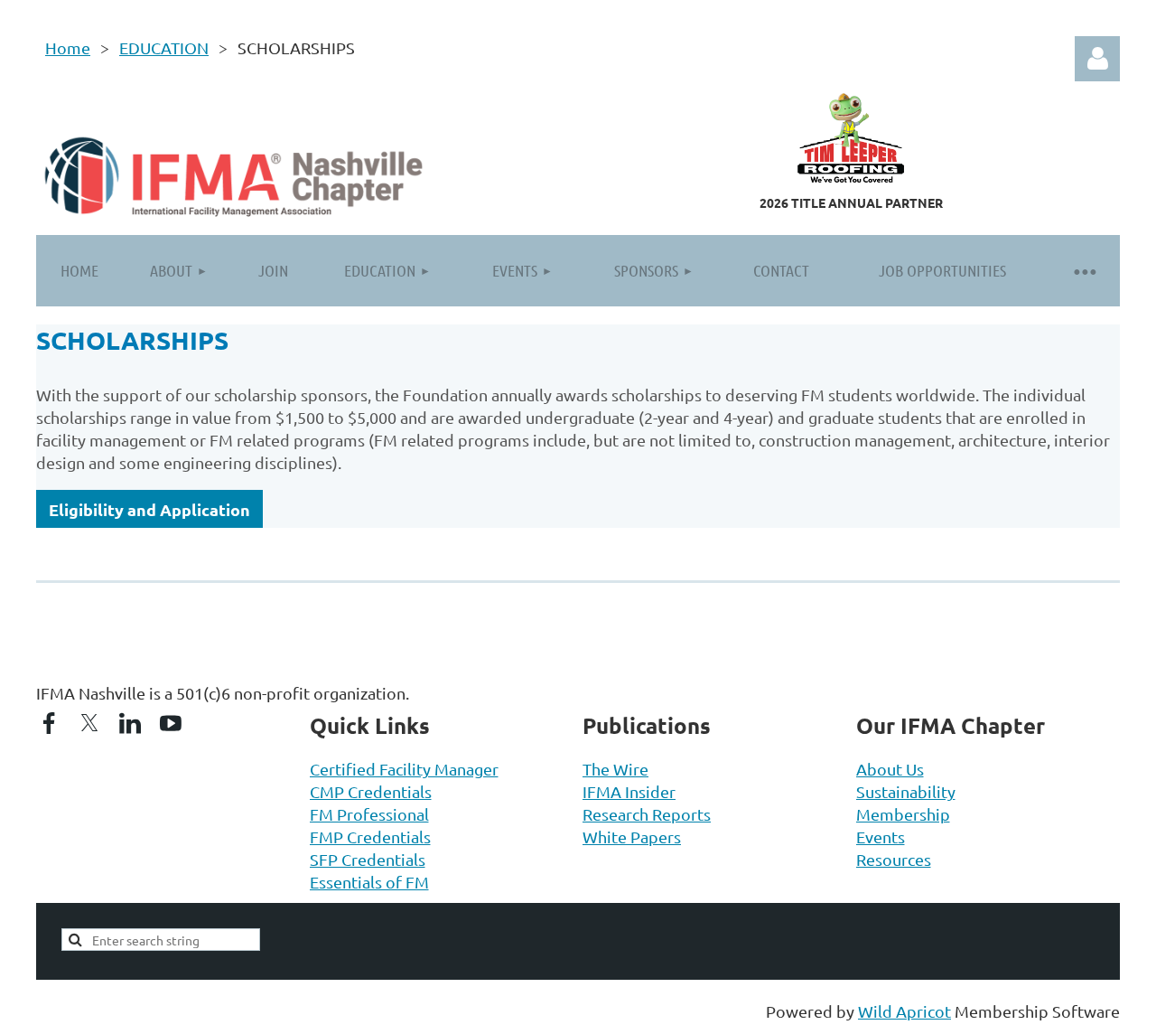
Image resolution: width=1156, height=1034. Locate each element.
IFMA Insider (629, 791)
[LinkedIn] (130, 723)
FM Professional (369, 813)
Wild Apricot (904, 1010)
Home (67, 47)
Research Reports (647, 813)
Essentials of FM (369, 881)
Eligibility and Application (149, 509)
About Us (890, 768)
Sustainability (906, 791)
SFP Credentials (367, 859)
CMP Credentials (371, 791)
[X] (89, 723)
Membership (903, 813)
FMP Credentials (370, 836)
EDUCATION (164, 47)
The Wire (615, 768)
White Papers (632, 836)
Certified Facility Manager (404, 768)
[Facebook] (48, 723)
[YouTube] (170, 723)
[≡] (1084, 270)
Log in (1097, 58)
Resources (893, 859)
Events (880, 836)
